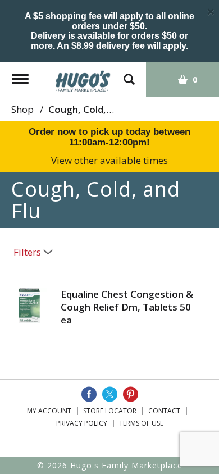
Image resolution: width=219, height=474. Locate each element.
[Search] (129, 74)
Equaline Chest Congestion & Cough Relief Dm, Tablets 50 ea (127, 307)
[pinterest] (130, 394)
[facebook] (89, 394)
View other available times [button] (109, 160)
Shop (22, 109)
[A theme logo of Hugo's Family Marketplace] (83, 77)
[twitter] (109, 394)
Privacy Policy (81, 423)
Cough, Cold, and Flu (94, 109)
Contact (164, 411)
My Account (49, 411)
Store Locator (109, 411)
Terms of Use (141, 423)
